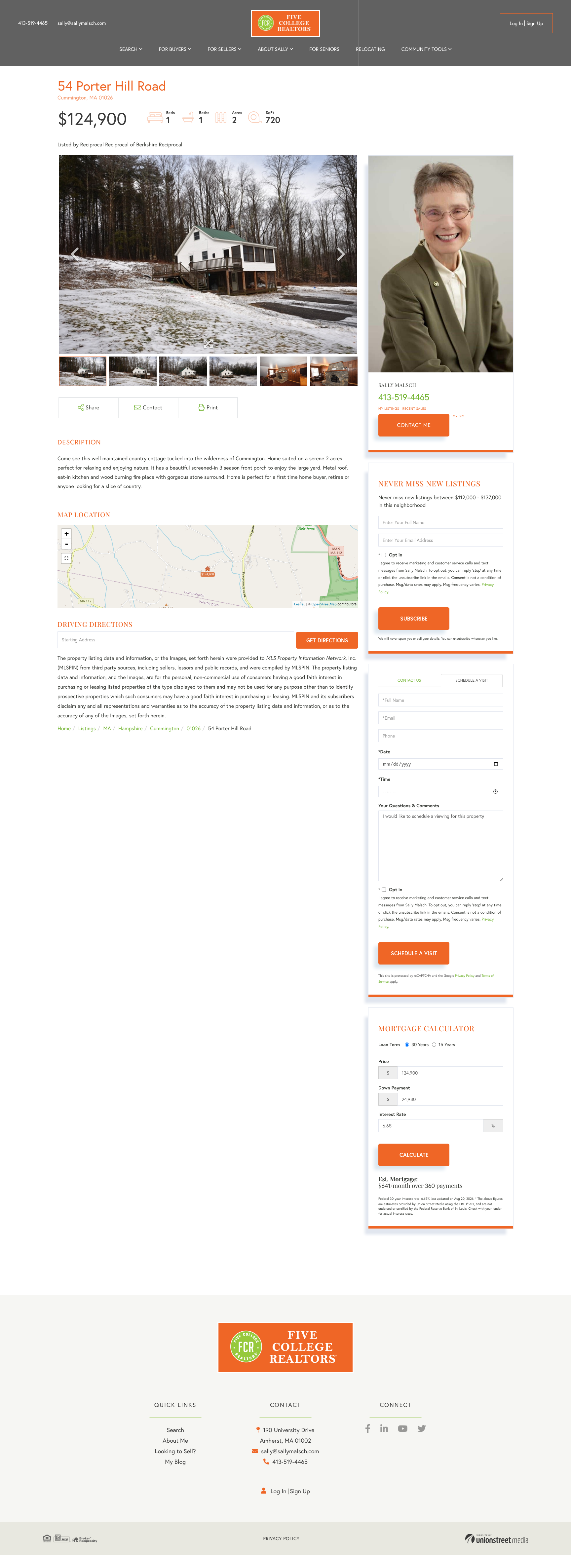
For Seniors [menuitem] (324, 49)
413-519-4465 (33, 23)
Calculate (414, 1154)
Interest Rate (392, 1114)
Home (64, 728)
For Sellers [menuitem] (222, 49)
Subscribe (414, 618)
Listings (87, 728)
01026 (194, 728)
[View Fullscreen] (66, 558)
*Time (384, 779)
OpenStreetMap (324, 604)
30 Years (420, 1044)
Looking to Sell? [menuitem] (175, 1451)
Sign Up (534, 23)
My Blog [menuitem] (175, 1461)
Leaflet (299, 604)
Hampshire (130, 728)
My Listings (388, 408)
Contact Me (414, 425)
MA (107, 728)
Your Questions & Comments (408, 806)
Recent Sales (414, 408)
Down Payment (394, 1088)
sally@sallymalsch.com (81, 23)
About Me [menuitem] (175, 1440)
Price (383, 1061)
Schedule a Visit (471, 680)
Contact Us (409, 680)
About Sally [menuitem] (273, 49)
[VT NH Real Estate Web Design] (496, 1539)
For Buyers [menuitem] (172, 49)
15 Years (446, 1044)
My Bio (459, 416)
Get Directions (327, 640)
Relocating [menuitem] (370, 49)
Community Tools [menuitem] (424, 49)
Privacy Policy (465, 975)
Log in (516, 23)
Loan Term (389, 1044)
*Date (384, 752)
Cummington (164, 728)
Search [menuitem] (128, 49)
